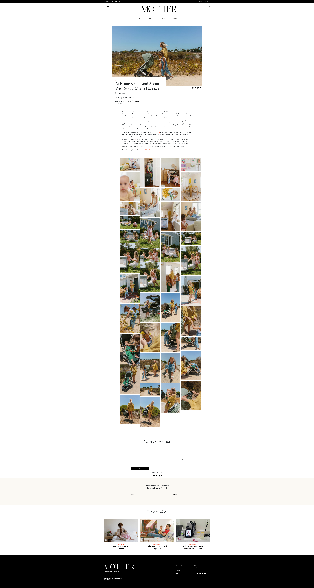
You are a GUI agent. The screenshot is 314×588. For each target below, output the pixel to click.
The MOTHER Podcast (204, 1)
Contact (196, 568)
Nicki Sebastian (133, 101)
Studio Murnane (118, 578)
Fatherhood (121, 544)
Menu (107, 6)
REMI (147, 121)
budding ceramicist (154, 113)
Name (132, 465)
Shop (175, 18)
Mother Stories (157, 544)
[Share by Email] (200, 88)
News (139, 18)
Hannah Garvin (183, 112)
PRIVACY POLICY (107, 579)
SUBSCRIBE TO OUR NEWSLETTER (112, 1)
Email (159, 465)
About (195, 565)
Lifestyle (164, 18)
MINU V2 (136, 121)
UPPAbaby (147, 149)
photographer (142, 113)
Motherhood (151, 18)
